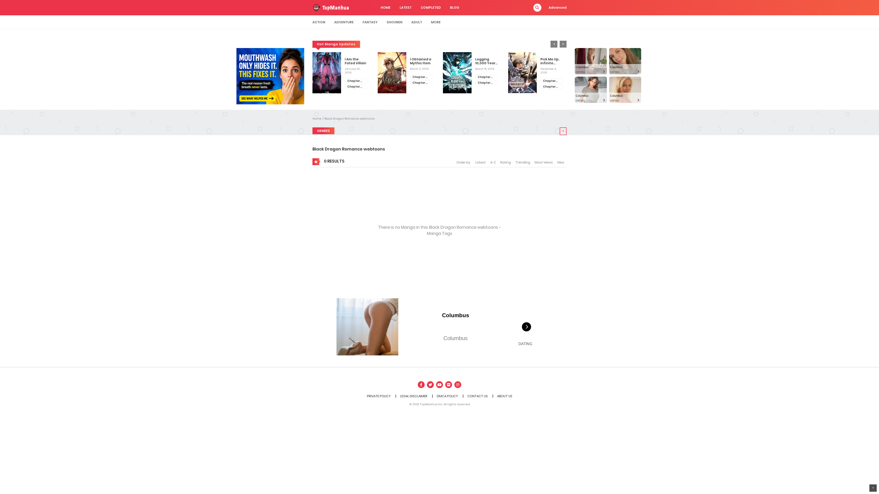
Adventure (344, 22)
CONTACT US (477, 396)
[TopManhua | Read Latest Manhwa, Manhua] (330, 7)
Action (318, 22)
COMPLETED (431, 7)
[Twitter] (430, 384)
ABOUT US (504, 396)
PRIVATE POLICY (379, 396)
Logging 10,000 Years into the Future (486, 61)
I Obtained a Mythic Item (420, 61)
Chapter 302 (484, 77)
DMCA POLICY (447, 396)
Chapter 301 (484, 83)
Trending (522, 162)
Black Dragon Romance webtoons (350, 119)
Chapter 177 (549, 87)
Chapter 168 (418, 77)
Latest (480, 162)
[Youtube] (439, 384)
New (560, 162)
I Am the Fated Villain (355, 61)
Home (317, 119)
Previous (554, 44)
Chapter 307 (353, 87)
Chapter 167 (418, 83)
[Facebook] (421, 384)
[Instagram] (457, 384)
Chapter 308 (353, 81)
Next (563, 44)
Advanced (558, 7)
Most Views (544, 162)
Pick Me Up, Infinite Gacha (549, 61)
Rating (505, 162)
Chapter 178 (549, 81)
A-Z (493, 162)
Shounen (394, 22)
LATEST (406, 7)
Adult (416, 22)
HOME (386, 7)
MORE (436, 22)
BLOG (454, 7)
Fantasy (370, 22)
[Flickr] (448, 384)
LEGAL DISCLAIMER (413, 396)
